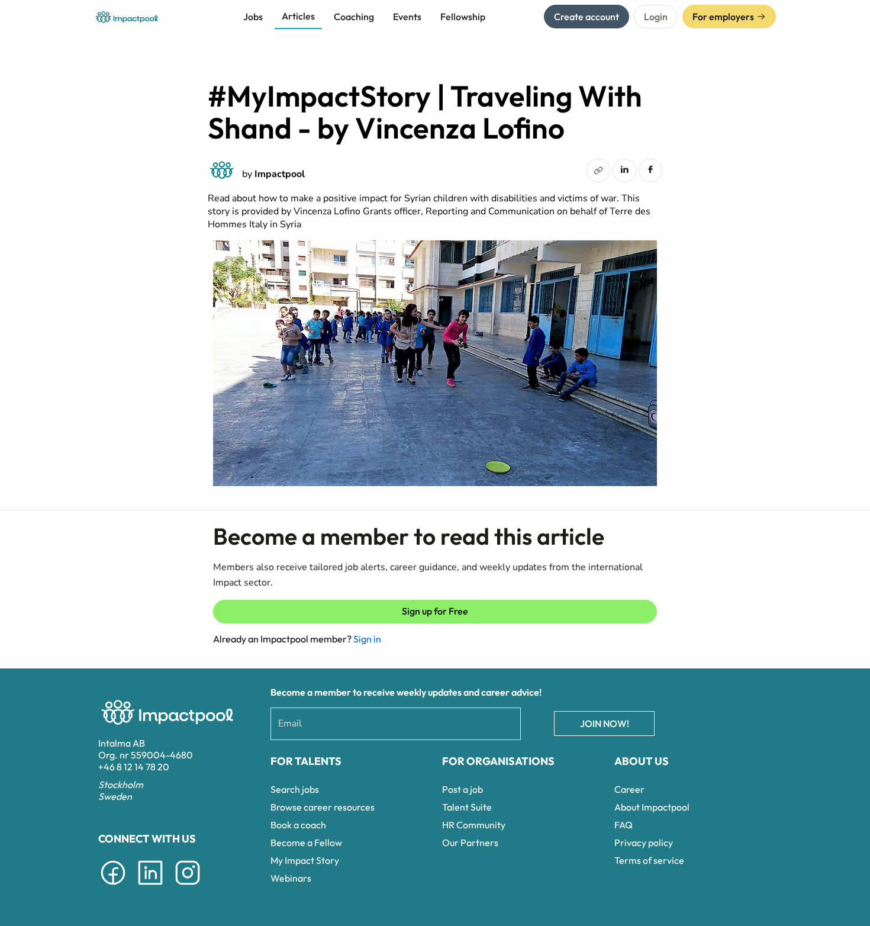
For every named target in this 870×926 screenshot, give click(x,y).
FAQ (623, 825)
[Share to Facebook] (650, 169)
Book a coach (298, 825)
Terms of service (649, 860)
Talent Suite (467, 807)
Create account (586, 16)
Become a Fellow (306, 842)
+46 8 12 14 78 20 (133, 767)
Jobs (253, 16)
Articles (298, 16)
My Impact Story (304, 860)
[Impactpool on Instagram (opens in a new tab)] (187, 887)
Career (629, 789)
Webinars (290, 878)
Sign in (367, 639)
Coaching (354, 16)
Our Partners (470, 842)
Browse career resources (322, 807)
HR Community (473, 825)
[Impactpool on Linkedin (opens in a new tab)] (150, 887)
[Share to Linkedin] (624, 169)
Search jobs (294, 789)
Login (656, 16)
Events (407, 16)
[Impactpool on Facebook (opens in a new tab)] (113, 887)
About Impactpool (651, 807)
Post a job (462, 789)
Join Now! (604, 723)
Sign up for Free (435, 611)
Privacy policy (643, 842)
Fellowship (462, 16)
